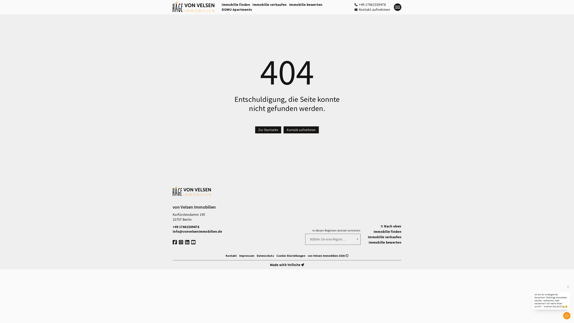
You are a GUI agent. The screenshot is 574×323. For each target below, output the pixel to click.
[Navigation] (397, 7)
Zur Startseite (268, 130)
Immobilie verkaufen (269, 4)
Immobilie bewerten (305, 4)
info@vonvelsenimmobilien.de (197, 231)
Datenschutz (265, 256)
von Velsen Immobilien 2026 (326, 256)
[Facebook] (175, 242)
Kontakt (231, 256)
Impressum (246, 256)
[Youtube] (193, 242)
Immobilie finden (236, 4)
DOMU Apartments (237, 9)
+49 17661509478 (186, 227)
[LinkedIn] (187, 242)
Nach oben (392, 226)
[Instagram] (181, 242)
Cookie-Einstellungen (290, 256)
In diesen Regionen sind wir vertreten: (336, 230)
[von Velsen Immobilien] (193, 7)
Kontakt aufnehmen (301, 130)
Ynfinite (293, 265)
